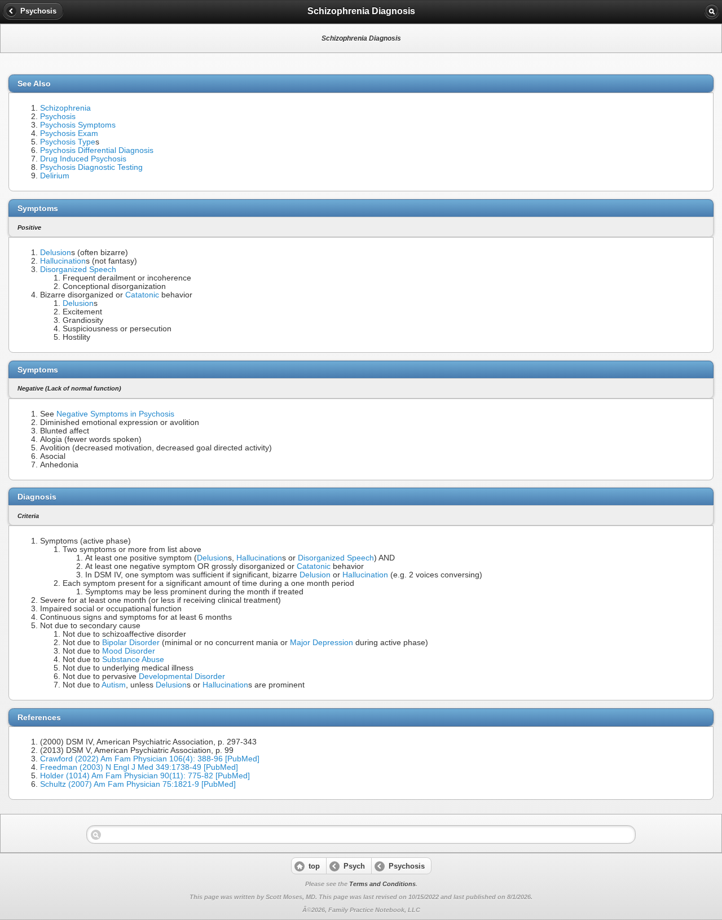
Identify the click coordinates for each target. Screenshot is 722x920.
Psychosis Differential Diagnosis (96, 150)
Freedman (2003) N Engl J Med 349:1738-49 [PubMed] (139, 767)
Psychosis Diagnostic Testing (91, 167)
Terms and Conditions (382, 883)
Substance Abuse (133, 659)
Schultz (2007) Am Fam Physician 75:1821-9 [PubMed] (138, 784)
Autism (114, 685)
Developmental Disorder (182, 676)
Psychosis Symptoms (78, 125)
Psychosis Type (67, 142)
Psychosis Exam (69, 133)
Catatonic (142, 295)
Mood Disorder (128, 651)
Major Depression (321, 642)
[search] (712, 11)
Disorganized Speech (78, 269)
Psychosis (58, 116)
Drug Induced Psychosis (83, 159)
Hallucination (63, 261)
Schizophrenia (65, 108)
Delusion (55, 252)
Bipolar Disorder (131, 642)
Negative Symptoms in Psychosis (115, 414)
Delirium (54, 176)
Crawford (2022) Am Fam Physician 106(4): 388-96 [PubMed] (149, 759)
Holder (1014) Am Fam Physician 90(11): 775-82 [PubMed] (145, 776)
